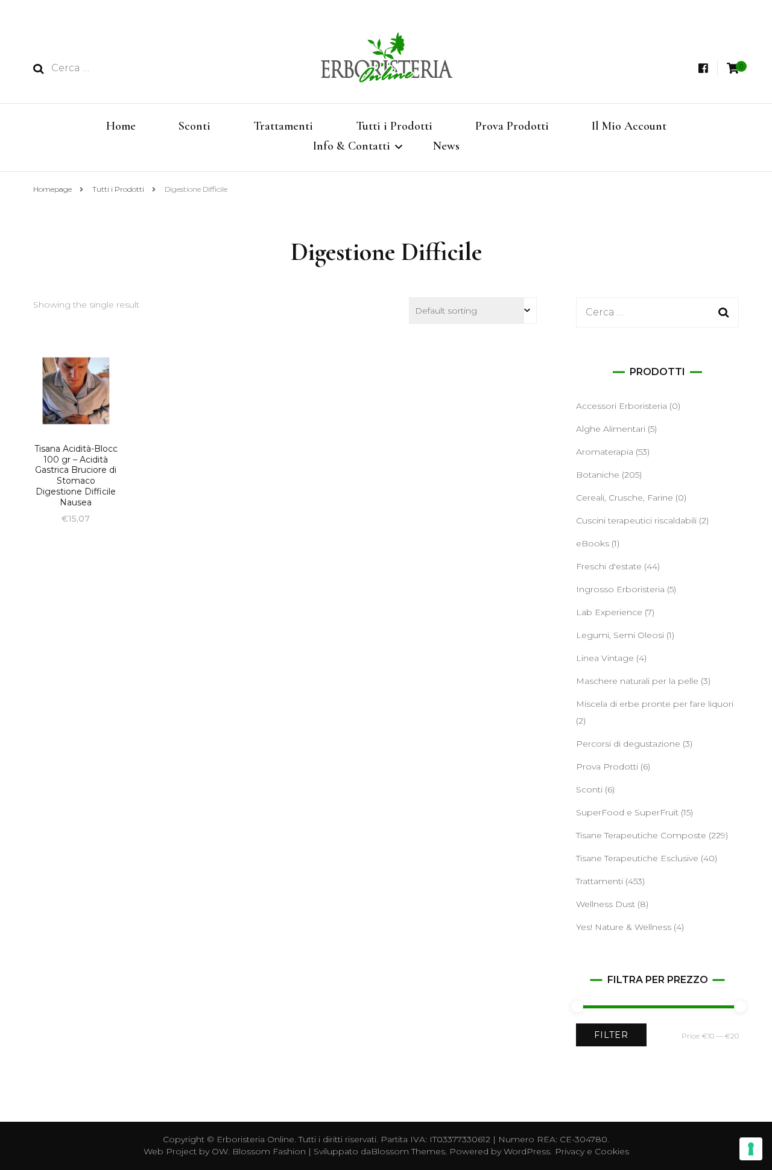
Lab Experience (609, 612)
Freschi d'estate (609, 566)
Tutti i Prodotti (394, 126)
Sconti (194, 126)
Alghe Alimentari (610, 428)
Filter (611, 1034)
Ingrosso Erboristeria (620, 589)
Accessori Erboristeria (621, 405)
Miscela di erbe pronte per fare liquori (654, 703)
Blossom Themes (408, 1151)
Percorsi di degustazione (628, 743)
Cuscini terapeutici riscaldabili (636, 520)
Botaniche (597, 474)
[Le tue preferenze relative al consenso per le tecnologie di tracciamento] (750, 1148)
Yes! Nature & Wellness (623, 927)
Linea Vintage (605, 658)
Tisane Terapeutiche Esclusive (637, 858)
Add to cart (76, 413)
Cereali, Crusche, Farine (624, 497)
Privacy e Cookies (592, 1151)
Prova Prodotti (512, 126)
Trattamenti (283, 126)
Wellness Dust (605, 904)
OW (220, 1151)
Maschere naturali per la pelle (637, 680)
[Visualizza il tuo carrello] (733, 68)
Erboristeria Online (255, 1139)
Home (121, 126)
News (446, 146)
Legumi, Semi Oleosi (620, 635)
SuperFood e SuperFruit (627, 812)
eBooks (592, 543)
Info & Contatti (351, 146)
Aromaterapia (604, 451)
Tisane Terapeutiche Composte (641, 835)
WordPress (527, 1151)
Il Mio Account (629, 126)
